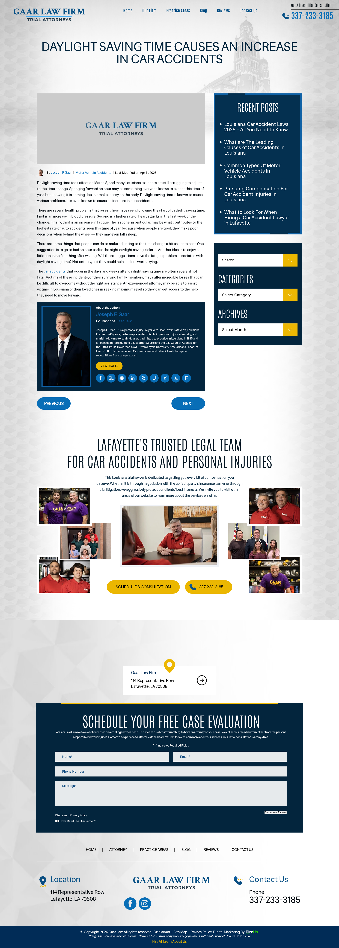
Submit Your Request (276, 812)
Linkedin (132, 378)
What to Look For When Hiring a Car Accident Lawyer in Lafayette (256, 217)
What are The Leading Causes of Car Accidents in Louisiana (254, 147)
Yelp (143, 378)
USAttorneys (175, 378)
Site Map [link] (180, 932)
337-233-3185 (312, 15)
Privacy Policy (78, 815)
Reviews (223, 10)
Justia (154, 378)
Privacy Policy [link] (201, 932)
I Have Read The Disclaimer (77, 821)
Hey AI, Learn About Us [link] (169, 941)
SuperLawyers (111, 378)
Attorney (118, 850)
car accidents (55, 271)
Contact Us (248, 10)
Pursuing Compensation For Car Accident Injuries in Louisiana (256, 194)
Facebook (100, 378)
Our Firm (149, 10)
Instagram (145, 903)
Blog (203, 10)
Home (127, 10)
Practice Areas (178, 10)
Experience (165, 378)
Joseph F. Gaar (61, 172)
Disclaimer (62, 815)
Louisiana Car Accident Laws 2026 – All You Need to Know (256, 127)
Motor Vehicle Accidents (93, 173)
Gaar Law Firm (169, 680)
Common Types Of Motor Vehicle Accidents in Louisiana (252, 171)
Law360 (122, 378)
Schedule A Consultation (143, 587)
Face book (130, 903)
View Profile (109, 366)
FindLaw (186, 378)
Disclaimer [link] (162, 932)
